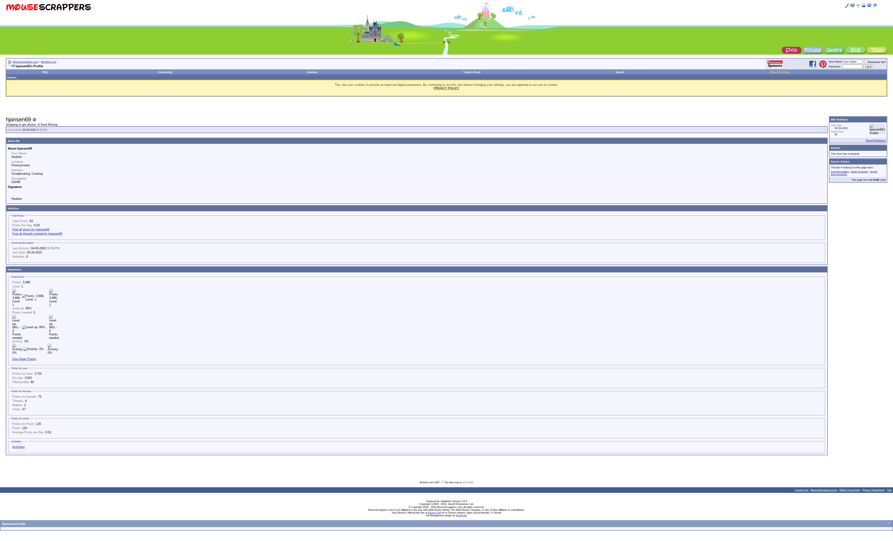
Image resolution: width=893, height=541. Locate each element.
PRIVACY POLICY (446, 88)
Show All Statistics (876, 140)
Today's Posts (471, 72)
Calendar (312, 72)
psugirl (873, 171)
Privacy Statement (874, 490)
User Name (835, 61)
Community (165, 72)
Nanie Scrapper (859, 171)
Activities (18, 447)
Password (834, 66)
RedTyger (461, 515)
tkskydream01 (839, 174)
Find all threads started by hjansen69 (37, 233)
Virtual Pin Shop (780, 72)
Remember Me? (877, 62)
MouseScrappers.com (25, 61)
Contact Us (801, 490)
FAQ (45, 72)
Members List (48, 61)
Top (889, 490)
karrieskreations (840, 171)
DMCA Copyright (850, 490)
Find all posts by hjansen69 (30, 229)
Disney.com (434, 512)
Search (620, 72)
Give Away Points (24, 359)
